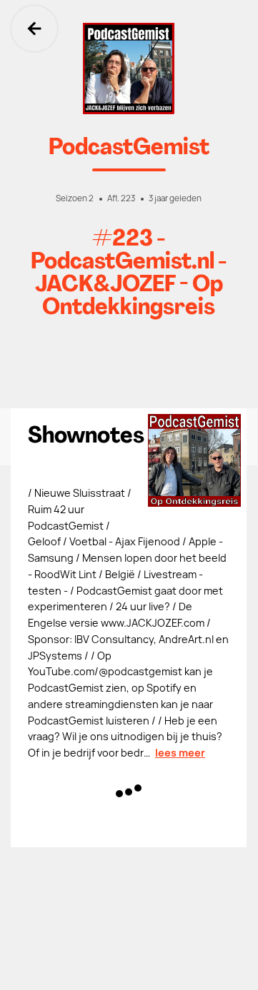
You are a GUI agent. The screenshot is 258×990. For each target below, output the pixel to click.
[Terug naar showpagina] (128, 68)
